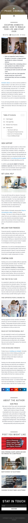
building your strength (15, 351)
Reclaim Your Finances (11, 124)
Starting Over (9, 127)
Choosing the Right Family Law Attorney (13, 490)
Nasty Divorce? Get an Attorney (10, 472)
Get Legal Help (9, 122)
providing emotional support (19, 158)
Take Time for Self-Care (13, 130)
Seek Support (9, 119)
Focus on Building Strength (14, 135)
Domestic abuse (5, 82)
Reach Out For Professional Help (15, 133)
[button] (14, 16)
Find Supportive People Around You (15, 131)
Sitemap (14, 520)
